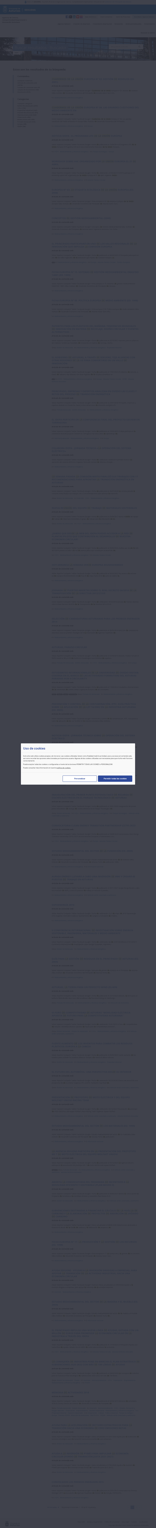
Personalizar (79, 779)
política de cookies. (64, 768)
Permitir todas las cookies (115, 779)
